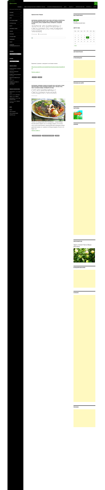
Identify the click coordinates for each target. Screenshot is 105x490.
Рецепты (11, 15)
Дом (54, 85)
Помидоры (53, 22)
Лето (54, 86)
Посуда (52, 87)
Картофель (55, 20)
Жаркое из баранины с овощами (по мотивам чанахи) (47, 29)
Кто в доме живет (14, 20)
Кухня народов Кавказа (48, 135)
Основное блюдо (57, 21)
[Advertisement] (84, 69)
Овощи (51, 21)
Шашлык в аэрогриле (14, 71)
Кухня (40, 86)
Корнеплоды (61, 20)
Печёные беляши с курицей (15, 68)
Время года (46, 20)
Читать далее (36, 72)
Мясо (47, 21)
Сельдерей (59, 22)
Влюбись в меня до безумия (15, 74)
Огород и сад (13, 23)
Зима (50, 20)
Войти (11, 109)
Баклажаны (34, 20)
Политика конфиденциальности (15, 45)
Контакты (18, 94)
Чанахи (40, 77)
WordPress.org (12, 114)
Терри (11, 96)
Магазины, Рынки (13, 28)
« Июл (75, 45)
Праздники (12, 39)
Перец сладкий (42, 22)
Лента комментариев (14, 113)
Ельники (11, 12)
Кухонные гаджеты (47, 86)
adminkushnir (12, 91)
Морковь (43, 21)
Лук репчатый (37, 21)
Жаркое (34, 77)
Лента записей (12, 111)
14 (87, 37)
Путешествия (13, 36)
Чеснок (33, 23)
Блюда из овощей (47, 85)
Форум (17, 96)
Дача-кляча (13, 3)
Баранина (40, 20)
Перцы (48, 22)
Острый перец (35, 22)
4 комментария (43, 34)
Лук (32, 21)
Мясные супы (59, 86)
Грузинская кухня (37, 135)
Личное (11, 31)
